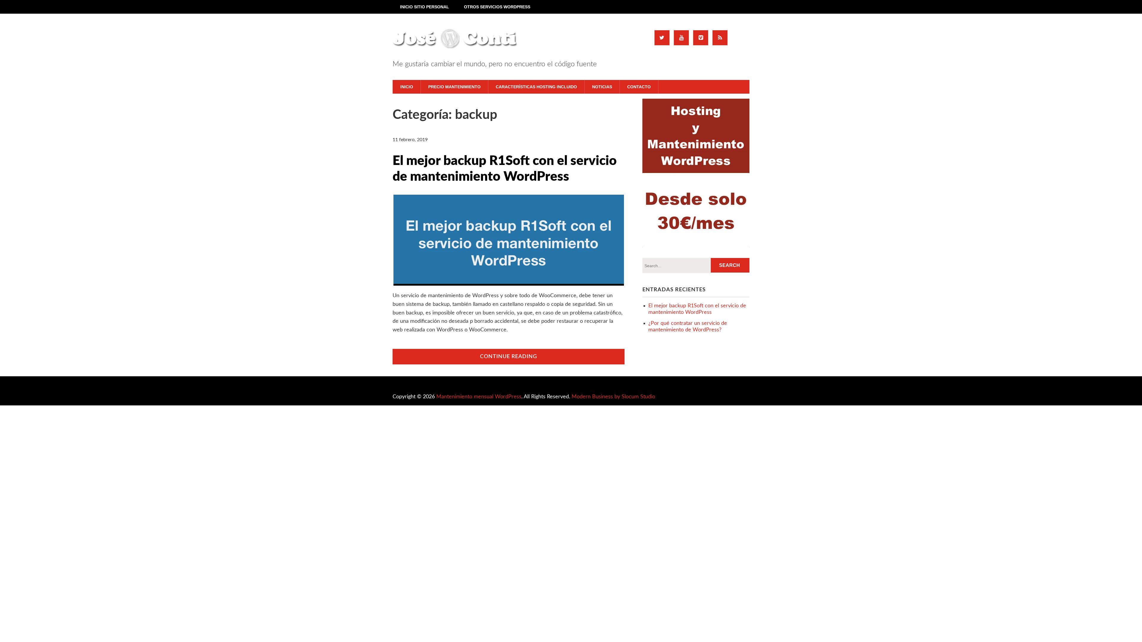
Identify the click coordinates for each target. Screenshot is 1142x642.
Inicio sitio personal (424, 6)
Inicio (406, 86)
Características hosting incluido (536, 86)
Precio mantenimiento (454, 86)
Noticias (602, 86)
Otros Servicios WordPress (497, 6)
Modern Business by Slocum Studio (613, 396)
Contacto (639, 86)
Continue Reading (508, 356)
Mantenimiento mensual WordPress (478, 396)
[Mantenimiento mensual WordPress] (455, 40)
